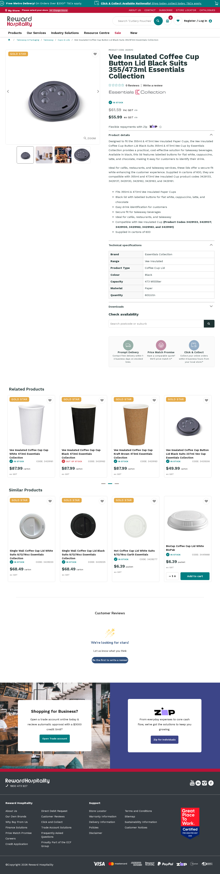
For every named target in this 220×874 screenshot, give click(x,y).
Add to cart (195, 576)
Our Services (36, 33)
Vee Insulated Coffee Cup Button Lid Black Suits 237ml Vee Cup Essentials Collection (135, 454)
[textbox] (135, 20)
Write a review (153, 85)
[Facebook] (211, 783)
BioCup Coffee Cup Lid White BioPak (185, 548)
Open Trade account (54, 738)
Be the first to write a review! (110, 660)
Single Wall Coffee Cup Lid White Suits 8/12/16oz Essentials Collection (31, 554)
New (133, 33)
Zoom (91, 138)
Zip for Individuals (164, 739)
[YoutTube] (192, 783)
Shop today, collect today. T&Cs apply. (131, 3)
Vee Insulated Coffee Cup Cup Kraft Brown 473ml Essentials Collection (81, 454)
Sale (118, 33)
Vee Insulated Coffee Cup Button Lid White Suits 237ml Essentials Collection (187, 454)
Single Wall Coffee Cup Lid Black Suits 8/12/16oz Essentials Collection (83, 554)
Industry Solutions (65, 33)
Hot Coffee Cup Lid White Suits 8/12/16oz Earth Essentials (134, 552)
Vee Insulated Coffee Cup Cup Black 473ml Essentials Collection (28, 454)
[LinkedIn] (198, 783)
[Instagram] (205, 783)
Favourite (50, 403)
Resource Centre (96, 33)
